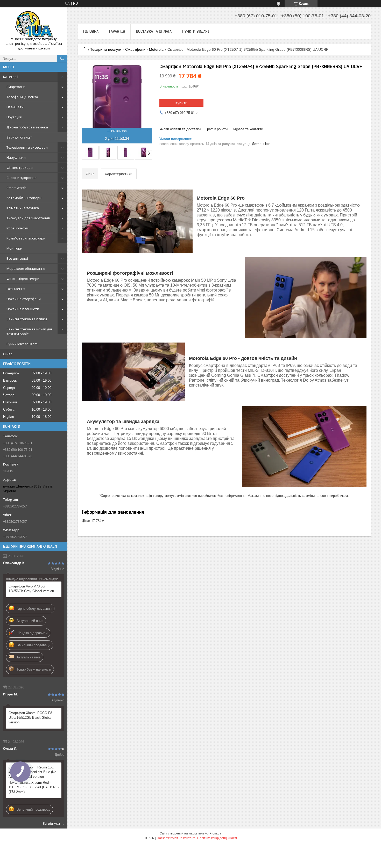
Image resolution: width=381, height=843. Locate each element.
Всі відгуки (51, 823)
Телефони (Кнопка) (22, 97)
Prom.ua (215, 833)
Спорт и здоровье (21, 177)
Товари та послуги (105, 49)
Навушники (16, 157)
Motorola (156, 49)
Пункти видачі (195, 31)
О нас (7, 354)
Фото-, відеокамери (22, 278)
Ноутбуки (14, 117)
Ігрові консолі (17, 228)
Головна (90, 31)
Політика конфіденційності (217, 838)
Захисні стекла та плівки (26, 319)
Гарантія (117, 31)
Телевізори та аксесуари (27, 147)
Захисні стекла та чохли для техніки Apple (29, 331)
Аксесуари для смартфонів (28, 218)
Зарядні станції (18, 137)
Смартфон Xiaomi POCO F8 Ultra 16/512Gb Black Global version (30, 717)
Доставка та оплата (154, 31)
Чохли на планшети (22, 309)
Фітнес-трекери (19, 167)
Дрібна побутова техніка (27, 127)
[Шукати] (62, 58)
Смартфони (15, 86)
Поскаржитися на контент (176, 838)
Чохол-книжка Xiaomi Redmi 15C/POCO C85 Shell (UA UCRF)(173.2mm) (34, 787)
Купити (181, 102)
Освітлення (15, 288)
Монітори (14, 248)
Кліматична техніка (22, 208)
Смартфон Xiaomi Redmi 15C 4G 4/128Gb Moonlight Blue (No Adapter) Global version (32, 772)
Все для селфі (17, 258)
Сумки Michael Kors (22, 343)
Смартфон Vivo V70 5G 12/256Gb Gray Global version (31, 588)
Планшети (15, 107)
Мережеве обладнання (25, 268)
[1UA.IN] (34, 24)
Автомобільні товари (23, 197)
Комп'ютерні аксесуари (25, 238)
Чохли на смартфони (23, 298)
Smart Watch (16, 187)
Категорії (10, 76)
